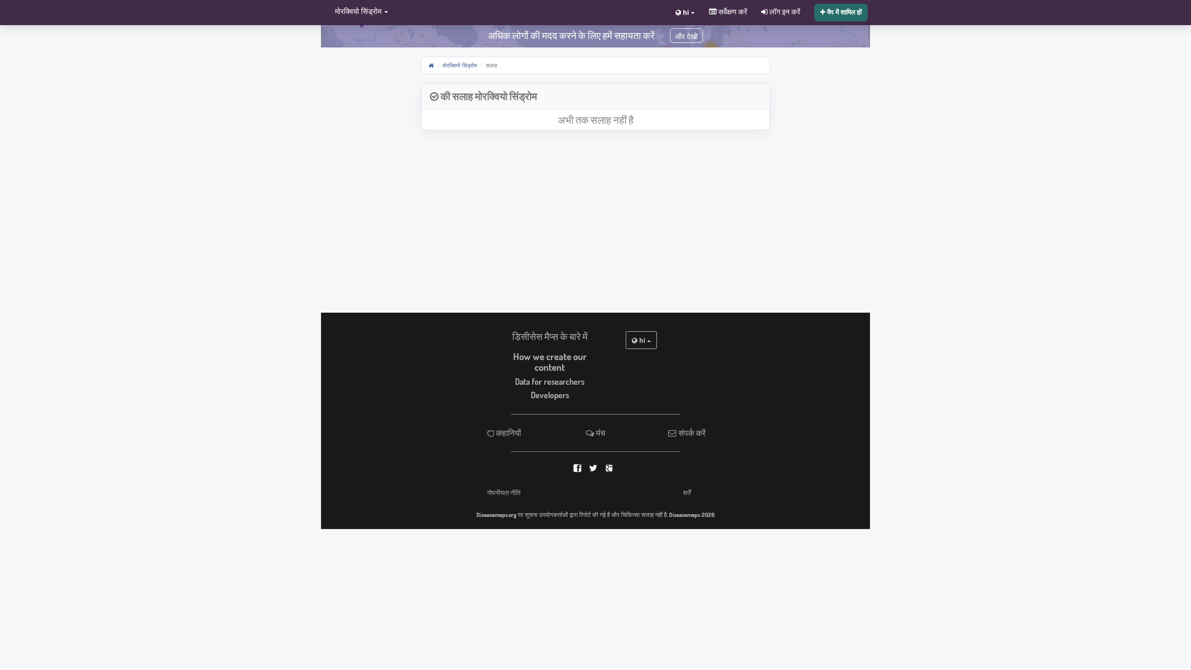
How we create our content (550, 361)
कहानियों (507, 433)
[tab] (595, 96)
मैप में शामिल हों (843, 11)
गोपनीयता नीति (504, 492)
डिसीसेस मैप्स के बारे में (550, 336)
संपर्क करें (691, 433)
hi (642, 340)
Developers (550, 395)
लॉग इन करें (784, 11)
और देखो (686, 36)
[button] (359, 12)
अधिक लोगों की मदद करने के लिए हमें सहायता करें (571, 35)
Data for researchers (549, 381)
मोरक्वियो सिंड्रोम (459, 65)
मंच (599, 433)
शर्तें (687, 492)
